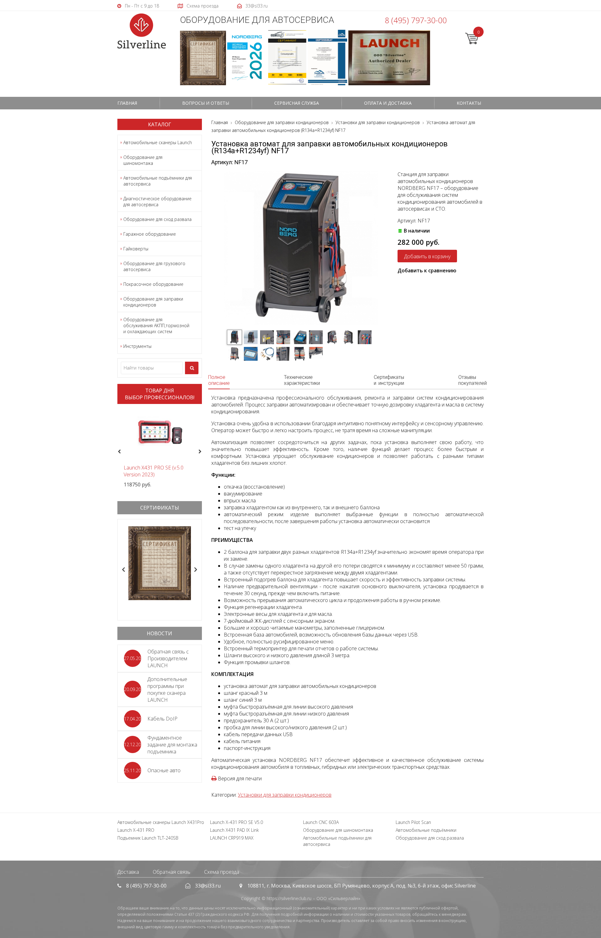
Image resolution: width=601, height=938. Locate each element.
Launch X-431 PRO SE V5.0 (236, 822)
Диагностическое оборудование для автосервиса (157, 201)
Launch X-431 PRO (135, 830)
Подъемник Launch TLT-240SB (147, 838)
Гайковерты (135, 249)
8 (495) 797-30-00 (416, 20)
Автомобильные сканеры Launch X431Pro (160, 822)
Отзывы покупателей (472, 380)
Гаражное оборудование (149, 234)
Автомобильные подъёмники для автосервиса (157, 181)
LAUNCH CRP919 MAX (232, 838)
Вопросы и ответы (205, 103)
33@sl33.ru (208, 885)
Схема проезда (221, 871)
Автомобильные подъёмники (426, 830)
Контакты (469, 103)
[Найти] (191, 368)
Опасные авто (164, 770)
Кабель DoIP (162, 718)
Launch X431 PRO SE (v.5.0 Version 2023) (153, 471)
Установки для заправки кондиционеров (284, 794)
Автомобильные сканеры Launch (157, 142)
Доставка (128, 871)
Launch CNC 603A (321, 822)
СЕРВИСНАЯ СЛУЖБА (296, 103)
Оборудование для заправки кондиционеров (153, 302)
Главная (127, 103)
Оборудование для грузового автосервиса (154, 266)
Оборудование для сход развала (157, 219)
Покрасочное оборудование (153, 284)
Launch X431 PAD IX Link (234, 830)
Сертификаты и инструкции (389, 380)
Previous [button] (118, 451)
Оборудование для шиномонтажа (142, 160)
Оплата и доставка (388, 103)
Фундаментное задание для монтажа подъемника (172, 744)
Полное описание (219, 380)
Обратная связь (171, 871)
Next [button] (203, 451)
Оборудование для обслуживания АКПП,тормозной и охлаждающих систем (156, 325)
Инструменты (137, 346)
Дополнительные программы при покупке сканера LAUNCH (167, 689)
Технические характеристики (302, 380)
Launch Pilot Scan (413, 822)
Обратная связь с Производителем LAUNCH (168, 658)
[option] (159, 448)
